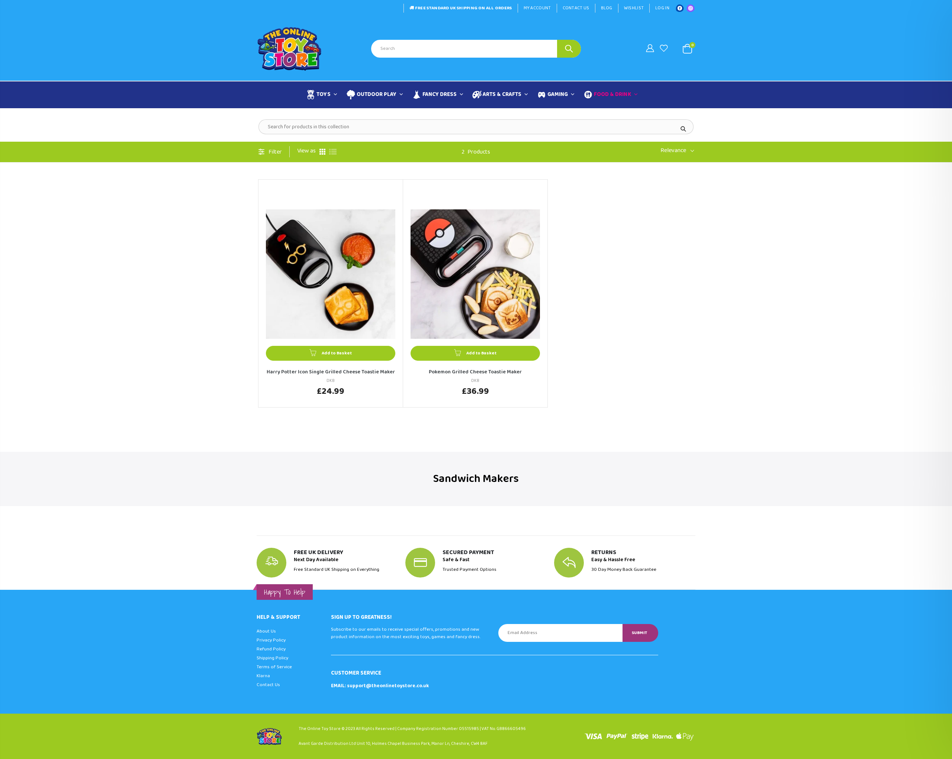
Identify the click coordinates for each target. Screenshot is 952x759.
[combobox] (476, 49)
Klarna (263, 676)
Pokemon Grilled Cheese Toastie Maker (475, 372)
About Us (266, 631)
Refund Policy (271, 649)
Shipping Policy (272, 658)
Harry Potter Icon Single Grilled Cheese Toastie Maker (331, 372)
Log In (662, 8)
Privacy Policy (271, 640)
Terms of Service (274, 667)
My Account (537, 8)
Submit (639, 632)
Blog (606, 8)
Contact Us (576, 8)
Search (569, 49)
